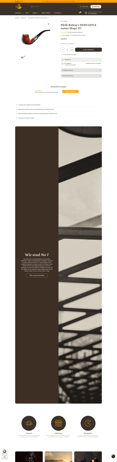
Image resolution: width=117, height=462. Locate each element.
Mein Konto (85, 6)
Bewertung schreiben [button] (70, 91)
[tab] (69, 65)
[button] (96, 6)
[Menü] (7, 449)
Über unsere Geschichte (37, 275)
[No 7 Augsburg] (18, 6)
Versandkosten (71, 43)
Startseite (17, 17)
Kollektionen (23, 17)
